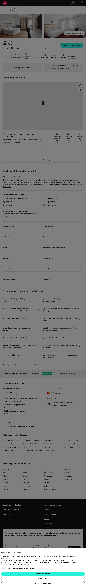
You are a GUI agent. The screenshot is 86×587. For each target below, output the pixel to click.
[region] (43, 567)
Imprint (32, 568)
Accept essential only (43, 583)
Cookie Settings (43, 578)
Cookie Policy (6, 568)
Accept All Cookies (43, 574)
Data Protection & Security (20, 568)
